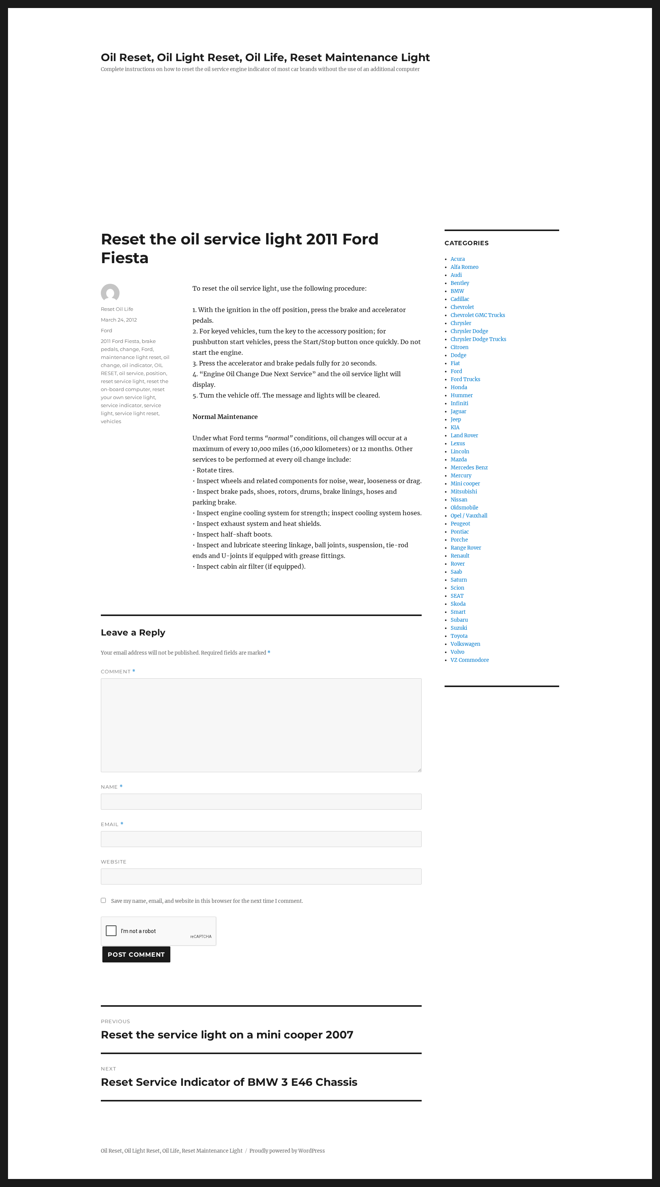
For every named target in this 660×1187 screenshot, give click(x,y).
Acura (458, 259)
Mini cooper (465, 483)
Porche (459, 540)
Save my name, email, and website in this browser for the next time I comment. (207, 901)
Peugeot (460, 524)
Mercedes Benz (469, 467)
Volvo (457, 652)
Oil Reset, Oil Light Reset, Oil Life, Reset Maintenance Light (265, 57)
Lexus (458, 443)
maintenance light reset (131, 357)
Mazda (459, 459)
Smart (458, 612)
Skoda (458, 604)
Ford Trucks (465, 379)
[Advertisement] (330, 173)
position (156, 373)
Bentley (460, 283)
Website (114, 862)
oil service (131, 373)
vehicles (111, 421)
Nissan (459, 499)
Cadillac (460, 299)
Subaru (459, 620)
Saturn (459, 580)
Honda (459, 387)
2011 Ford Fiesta (120, 341)
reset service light (122, 381)
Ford (106, 330)
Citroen (460, 347)
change (129, 349)
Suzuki (459, 628)
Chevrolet (462, 307)
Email (112, 824)
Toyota (459, 636)
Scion (457, 588)
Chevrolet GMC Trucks (478, 315)
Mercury (461, 475)
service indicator (121, 405)
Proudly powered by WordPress (287, 1151)
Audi (456, 275)
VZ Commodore (470, 660)
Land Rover (464, 435)
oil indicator (137, 365)
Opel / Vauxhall (469, 516)
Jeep (456, 419)
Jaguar (458, 411)
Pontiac (460, 532)
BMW (457, 291)
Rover (458, 564)
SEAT (457, 596)
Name (112, 787)
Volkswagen (465, 644)
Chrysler (461, 323)
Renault (460, 556)
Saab (456, 572)
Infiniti (459, 403)
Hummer (462, 395)
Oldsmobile (464, 508)
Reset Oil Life (117, 309)
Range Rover (466, 548)
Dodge (458, 355)
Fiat (455, 363)
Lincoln (460, 451)
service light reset (137, 413)
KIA (455, 427)
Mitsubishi (464, 491)
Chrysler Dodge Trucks (478, 339)
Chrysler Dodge (469, 331)
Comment (118, 671)
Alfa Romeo (465, 267)
